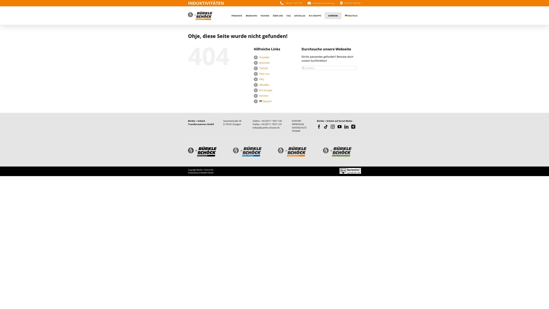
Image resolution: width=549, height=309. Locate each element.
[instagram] (333, 127)
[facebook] (319, 127)
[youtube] (340, 127)
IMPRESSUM (298, 124)
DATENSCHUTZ (299, 127)
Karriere (263, 95)
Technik (263, 68)
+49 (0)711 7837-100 (293, 3)
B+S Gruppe (265, 90)
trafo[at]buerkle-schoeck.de (323, 3)
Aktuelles (264, 84)
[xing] (353, 127)
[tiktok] (326, 127)
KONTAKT (296, 120)
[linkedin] (346, 127)
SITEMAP (296, 130)
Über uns (264, 73)
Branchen (264, 62)
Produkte (264, 57)
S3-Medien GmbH (206, 172)
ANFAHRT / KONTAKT (352, 3)
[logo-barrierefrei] (350, 169)
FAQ (261, 79)
